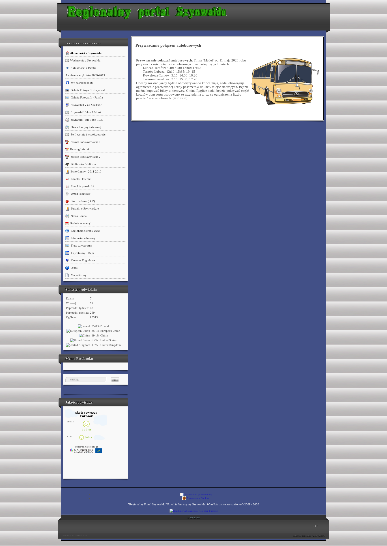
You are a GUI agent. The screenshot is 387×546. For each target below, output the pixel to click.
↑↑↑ (315, 525)
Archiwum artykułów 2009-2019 (85, 75)
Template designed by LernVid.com (309, 535)
